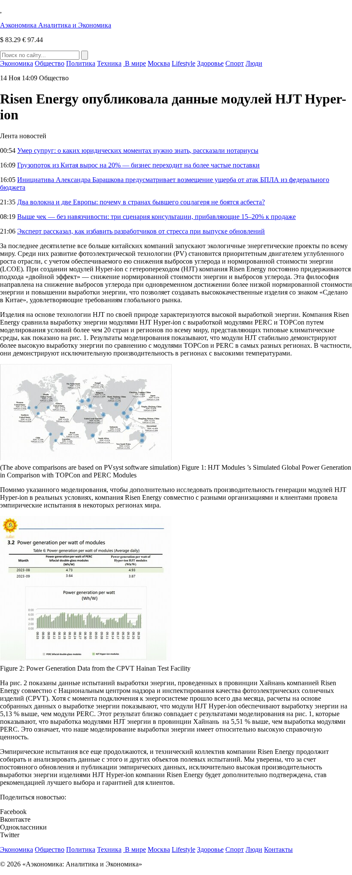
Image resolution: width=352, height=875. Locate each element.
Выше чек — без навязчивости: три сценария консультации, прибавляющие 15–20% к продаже (156, 216)
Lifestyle (183, 63)
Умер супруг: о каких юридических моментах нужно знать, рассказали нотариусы (137, 150)
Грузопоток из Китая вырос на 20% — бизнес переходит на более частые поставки (138, 165)
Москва (159, 63)
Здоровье (210, 63)
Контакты (278, 849)
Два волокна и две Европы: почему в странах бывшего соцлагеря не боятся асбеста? (141, 202)
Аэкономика (55, 25)
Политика (80, 63)
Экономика (16, 63)
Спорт (234, 63)
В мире (134, 63)
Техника (109, 63)
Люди (254, 63)
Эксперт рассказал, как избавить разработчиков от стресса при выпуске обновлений (141, 231)
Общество (49, 63)
